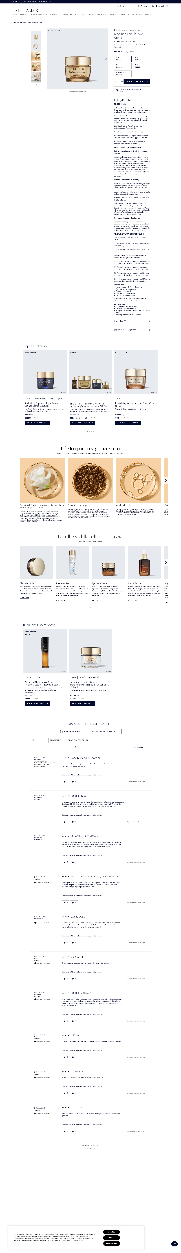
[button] (174, 1243)
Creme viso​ (37, 22)
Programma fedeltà (141, 14)
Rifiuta (111, 1238)
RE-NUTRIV (80, 14)
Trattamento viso (25, 22)
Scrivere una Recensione (104, 731)
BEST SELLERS (19, 14)
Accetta (111, 1232)
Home (15, 22)
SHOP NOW (24, 598)
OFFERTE (125, 14)
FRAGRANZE (67, 14)
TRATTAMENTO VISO (38, 14)
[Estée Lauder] (25, 10)
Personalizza (111, 1243)
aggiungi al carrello (137, 81)
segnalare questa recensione (136, 782)
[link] (36, 573)
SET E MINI (101, 14)
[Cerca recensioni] (76, 747)
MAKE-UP (54, 14)
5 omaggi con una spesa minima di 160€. (32, 2)
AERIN (90, 14)
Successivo (91, 1148)
